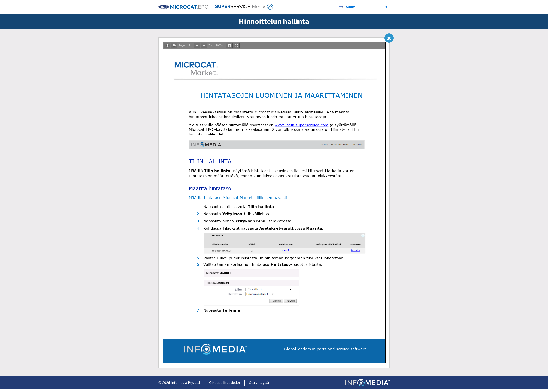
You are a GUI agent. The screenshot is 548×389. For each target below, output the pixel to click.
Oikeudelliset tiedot (224, 382)
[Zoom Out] (197, 45)
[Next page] (174, 45)
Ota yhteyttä (259, 382)
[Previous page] (167, 45)
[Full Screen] (236, 45)
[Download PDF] (229, 45)
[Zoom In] (204, 45)
